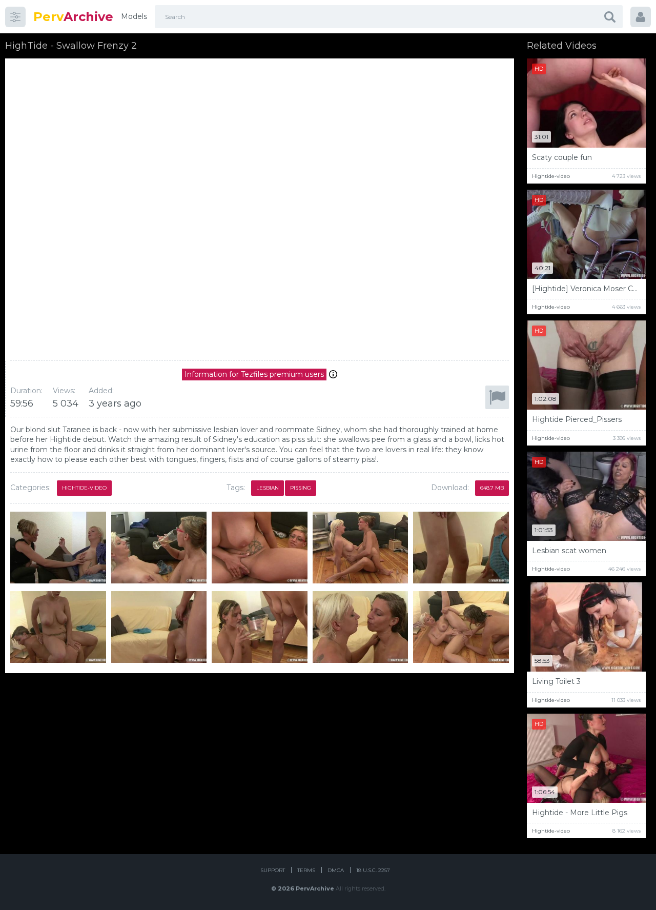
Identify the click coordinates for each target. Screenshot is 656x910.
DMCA (335, 870)
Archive (73, 17)
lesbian (267, 487)
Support (272, 870)
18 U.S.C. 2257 (373, 870)
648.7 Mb (492, 487)
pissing (300, 487)
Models (134, 16)
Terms (306, 870)
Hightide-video (84, 487)
